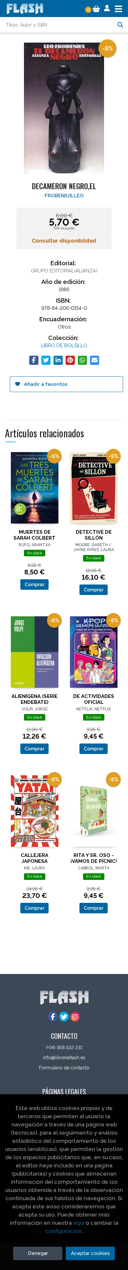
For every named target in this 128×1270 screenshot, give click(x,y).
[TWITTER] (64, 1017)
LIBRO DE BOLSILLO (64, 345)
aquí (78, 1223)
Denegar (38, 1253)
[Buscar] (120, 25)
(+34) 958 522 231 (64, 1047)
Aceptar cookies (90, 1253)
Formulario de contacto (64, 1067)
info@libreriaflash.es (64, 1057)
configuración (63, 1231)
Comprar (34, 584)
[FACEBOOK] (53, 1017)
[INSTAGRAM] (75, 1017)
